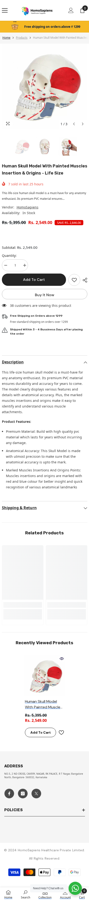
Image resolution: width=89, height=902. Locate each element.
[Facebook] (9, 793)
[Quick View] (61, 658)
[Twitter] (36, 793)
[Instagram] (23, 793)
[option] (44, 86)
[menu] (5, 10)
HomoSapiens (27, 207)
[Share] (83, 280)
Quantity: (9, 255)
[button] (74, 124)
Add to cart (34, 279)
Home (6, 38)
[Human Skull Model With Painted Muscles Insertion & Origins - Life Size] (44, 675)
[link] (22, 605)
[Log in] (71, 10)
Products (22, 38)
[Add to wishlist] (74, 280)
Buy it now (44, 294)
